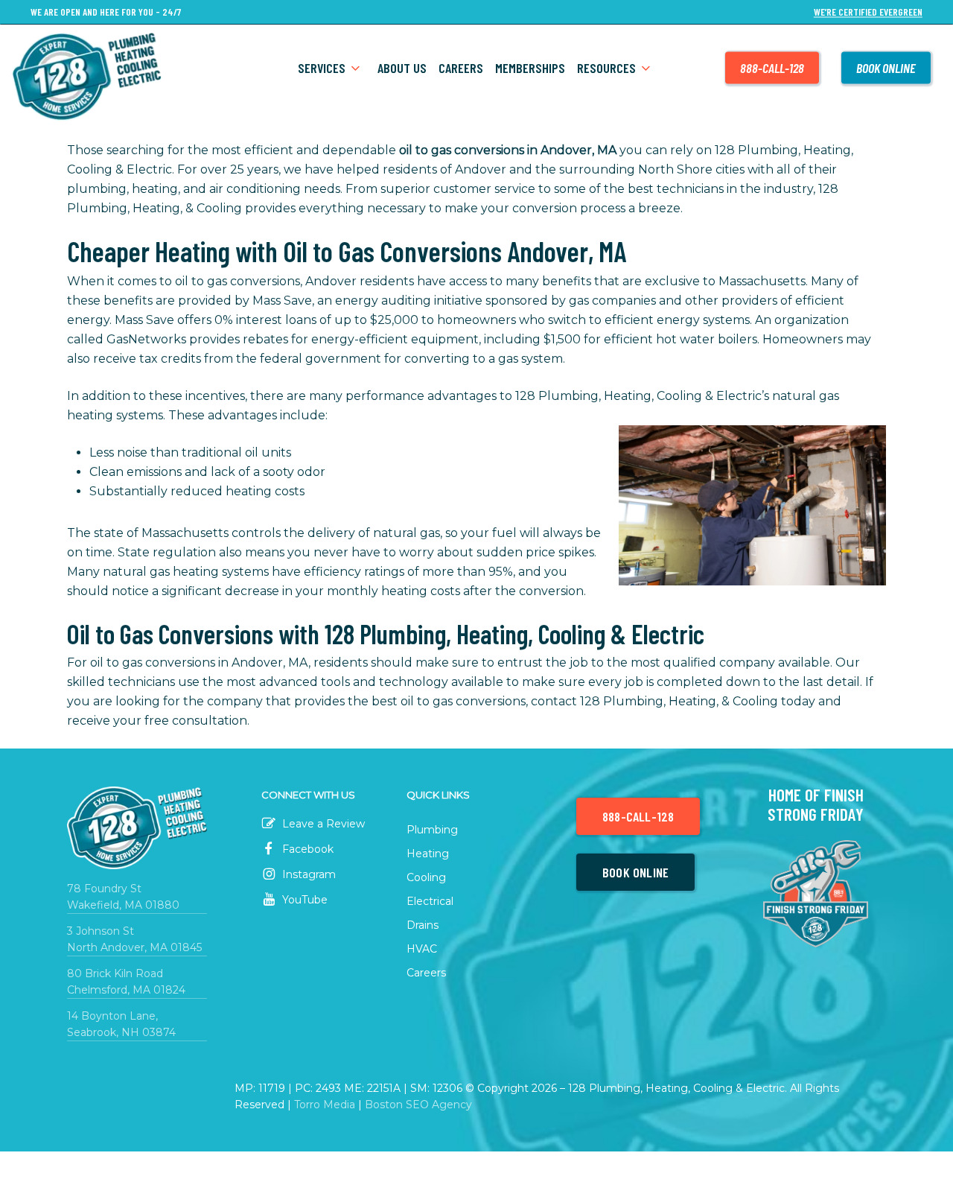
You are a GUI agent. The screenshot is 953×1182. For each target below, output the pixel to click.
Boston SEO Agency (418, 1104)
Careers (426, 972)
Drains (423, 925)
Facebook (306, 849)
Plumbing (432, 829)
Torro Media (324, 1104)
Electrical (430, 901)
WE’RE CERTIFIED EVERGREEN (868, 12)
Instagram (307, 874)
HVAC (422, 949)
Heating (428, 853)
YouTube (303, 899)
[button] (638, 816)
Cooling (426, 877)
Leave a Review (322, 823)
